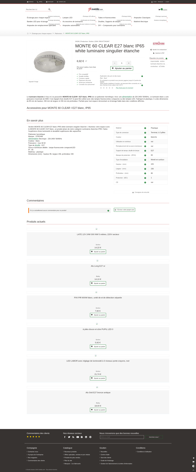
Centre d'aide (105, 454)
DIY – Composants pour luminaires (114, 24)
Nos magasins (32, 457)
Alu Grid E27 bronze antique (98, 392)
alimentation (127, 97)
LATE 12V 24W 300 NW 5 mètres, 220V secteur (98, 234)
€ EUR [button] (168, 1)
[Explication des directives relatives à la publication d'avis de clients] (108, 210)
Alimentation (33, 139)
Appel (40, 1)
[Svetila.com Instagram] (82, 437)
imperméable (155, 61)
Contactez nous (33, 451)
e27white (162, 66)
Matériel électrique (150, 21)
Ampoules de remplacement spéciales (43, 24)
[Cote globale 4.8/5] (34, 436)
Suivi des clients (106, 457)
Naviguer (50, 1)
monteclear (154, 66)
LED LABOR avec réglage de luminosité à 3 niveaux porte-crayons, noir (98, 361)
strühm (162, 61)
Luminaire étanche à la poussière (158, 64)
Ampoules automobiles (79, 24)
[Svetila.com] (96, 9)
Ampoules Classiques (150, 17)
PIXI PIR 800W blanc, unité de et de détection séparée (98, 298)
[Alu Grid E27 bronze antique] (98, 387)
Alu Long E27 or (98, 266)
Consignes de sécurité (141, 192)
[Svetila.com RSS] (73, 437)
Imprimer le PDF (159, 53)
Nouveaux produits (70, 451)
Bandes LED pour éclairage (43, 21)
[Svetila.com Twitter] (69, 437)
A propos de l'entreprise (35, 454)
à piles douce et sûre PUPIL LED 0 (98, 329)
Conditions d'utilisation (144, 451)
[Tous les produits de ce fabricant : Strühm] (159, 43)
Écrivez (31, 1)
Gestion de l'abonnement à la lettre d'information (116, 463)
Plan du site (68, 460)
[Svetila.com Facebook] (65, 437)
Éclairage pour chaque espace (43, 17)
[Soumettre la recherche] (50, 9)
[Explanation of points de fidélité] (142, 85)
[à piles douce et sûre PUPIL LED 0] (98, 324)
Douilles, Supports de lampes (114, 21)
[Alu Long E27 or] (98, 261)
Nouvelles (104, 451)
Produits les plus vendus (72, 457)
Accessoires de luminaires (79, 21)
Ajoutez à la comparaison (159, 49)
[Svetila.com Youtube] (78, 437)
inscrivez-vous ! (154, 437)
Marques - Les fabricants (72, 463)
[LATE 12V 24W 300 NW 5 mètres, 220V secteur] (98, 229)
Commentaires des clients (36, 460)
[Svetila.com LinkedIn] (86, 437)
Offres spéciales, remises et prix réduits (77, 454)
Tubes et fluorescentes (114, 17)
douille (37, 145)
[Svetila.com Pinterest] (90, 437)
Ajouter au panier (99, 251)
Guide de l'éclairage (107, 460)
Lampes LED (79, 17)
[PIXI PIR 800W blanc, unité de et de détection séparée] (98, 292)
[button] (61, 2)
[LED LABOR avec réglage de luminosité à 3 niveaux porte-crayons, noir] (98, 356)
